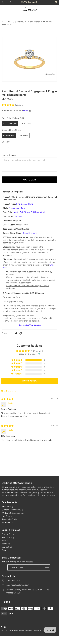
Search (5, 540)
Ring (18, 204)
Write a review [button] (29, 380)
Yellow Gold (9, 124)
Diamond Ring (27, 204)
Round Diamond (30, 233)
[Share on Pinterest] (20, 333)
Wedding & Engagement (12, 513)
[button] (8, 105)
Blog (4, 550)
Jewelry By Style (9, 519)
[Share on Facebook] (11, 333)
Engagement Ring (17, 208)
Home (4, 22)
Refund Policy (8, 537)
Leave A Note (9, 155)
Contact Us (7, 547)
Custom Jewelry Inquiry (12, 510)
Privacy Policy (8, 534)
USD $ (7, 602)
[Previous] (7, 41)
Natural (24, 135)
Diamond (11, 22)
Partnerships (7, 522)
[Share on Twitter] (16, 333)
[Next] (14, 41)
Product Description (12, 191)
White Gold (27, 124)
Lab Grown (8, 135)
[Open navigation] (2, 9)
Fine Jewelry (7, 506)
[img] (7, 399)
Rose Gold (40, 212)
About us (6, 543)
